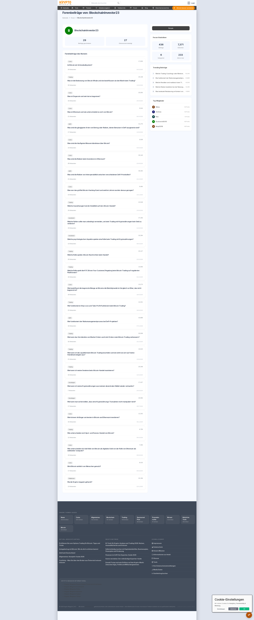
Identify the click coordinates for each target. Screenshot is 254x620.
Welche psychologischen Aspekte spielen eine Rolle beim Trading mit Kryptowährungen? (100, 239)
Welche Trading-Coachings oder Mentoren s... (170, 73)
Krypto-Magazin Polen (72, 589)
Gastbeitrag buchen (160, 573)
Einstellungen (221, 609)
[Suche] (118, 3)
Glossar (156, 558)
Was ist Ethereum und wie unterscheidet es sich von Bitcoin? (90, 112)
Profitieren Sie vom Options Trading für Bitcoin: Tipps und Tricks (79, 544)
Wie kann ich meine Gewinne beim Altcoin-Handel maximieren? (90, 370)
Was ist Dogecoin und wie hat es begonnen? (83, 96)
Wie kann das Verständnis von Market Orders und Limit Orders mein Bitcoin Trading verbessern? (103, 337)
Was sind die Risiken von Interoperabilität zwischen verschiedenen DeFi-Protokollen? (99, 175)
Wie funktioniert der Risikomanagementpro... (169, 78)
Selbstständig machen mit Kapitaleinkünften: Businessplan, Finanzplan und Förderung (126, 550)
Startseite (65, 18)
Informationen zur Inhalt (162, 554)
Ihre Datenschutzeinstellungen (164, 566)
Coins (70, 61)
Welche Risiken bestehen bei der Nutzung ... (169, 87)
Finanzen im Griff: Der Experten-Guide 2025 (120, 555)
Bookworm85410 (161, 121)
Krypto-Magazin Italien (72, 594)
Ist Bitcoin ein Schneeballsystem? (79, 65)
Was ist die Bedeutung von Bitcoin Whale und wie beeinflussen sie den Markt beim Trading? (101, 81)
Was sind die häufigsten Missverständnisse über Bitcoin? (88, 143)
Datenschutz (158, 547)
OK (244, 609)
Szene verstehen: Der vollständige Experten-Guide (123, 559)
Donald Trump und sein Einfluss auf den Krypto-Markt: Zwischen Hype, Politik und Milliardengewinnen (124, 563)
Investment (71, 218)
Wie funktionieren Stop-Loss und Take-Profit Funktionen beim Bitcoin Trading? (96, 306)
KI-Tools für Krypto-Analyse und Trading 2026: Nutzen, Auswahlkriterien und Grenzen (125, 544)
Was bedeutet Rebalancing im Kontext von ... (170, 91)
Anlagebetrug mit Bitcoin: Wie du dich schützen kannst (78, 549)
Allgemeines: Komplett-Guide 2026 (71, 556)
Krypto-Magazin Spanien (73, 591)
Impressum (157, 543)
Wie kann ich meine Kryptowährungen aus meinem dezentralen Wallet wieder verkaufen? (100, 386)
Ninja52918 (159, 126)
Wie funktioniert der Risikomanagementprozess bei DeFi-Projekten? (92, 321)
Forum (73, 18)
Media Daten (157, 569)
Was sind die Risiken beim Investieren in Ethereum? (86, 159)
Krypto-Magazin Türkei (72, 596)
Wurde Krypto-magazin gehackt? (79, 482)
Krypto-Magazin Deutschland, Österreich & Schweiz (83, 584)
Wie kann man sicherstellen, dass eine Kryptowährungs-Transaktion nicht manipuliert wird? (101, 402)
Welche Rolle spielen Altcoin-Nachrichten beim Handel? (88, 255)
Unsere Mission (159, 551)
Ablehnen (233, 609)
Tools (155, 562)
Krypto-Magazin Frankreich (74, 586)
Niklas (158, 107)
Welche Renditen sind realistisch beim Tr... (169, 82)
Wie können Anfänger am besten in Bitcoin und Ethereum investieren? (93, 417)
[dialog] (232, 603)
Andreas (158, 112)
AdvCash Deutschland (67, 553)
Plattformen (72, 478)
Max (157, 117)
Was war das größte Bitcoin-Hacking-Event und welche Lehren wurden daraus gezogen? (100, 190)
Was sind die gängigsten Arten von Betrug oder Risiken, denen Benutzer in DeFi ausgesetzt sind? (103, 128)
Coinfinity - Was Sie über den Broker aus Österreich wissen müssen (80, 561)
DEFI (70, 124)
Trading (71, 77)
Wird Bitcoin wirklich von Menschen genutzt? (84, 466)
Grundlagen (72, 382)
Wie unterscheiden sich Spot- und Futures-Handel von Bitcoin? (90, 433)
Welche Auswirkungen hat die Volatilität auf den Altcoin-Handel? (91, 206)
